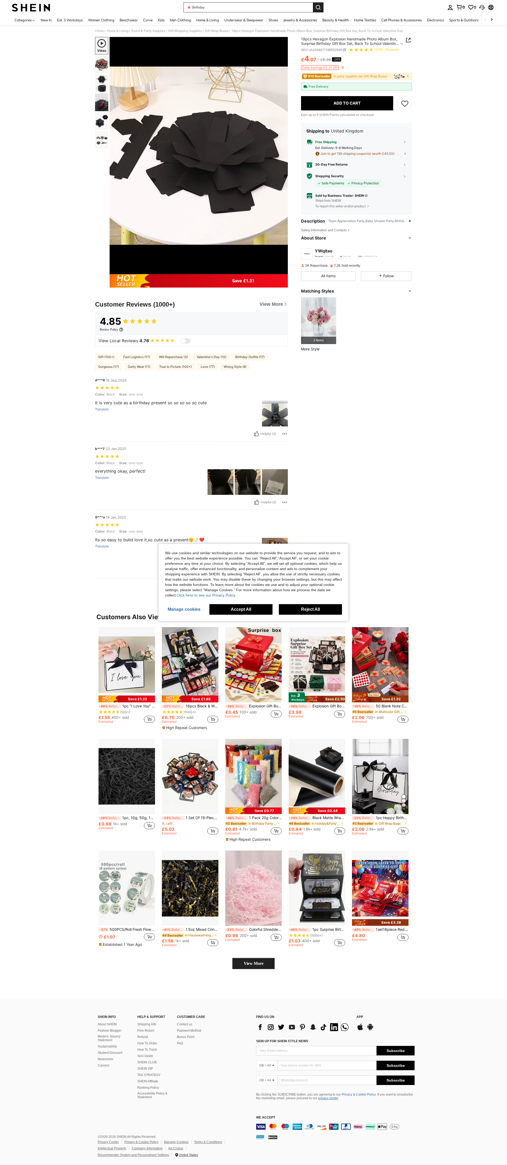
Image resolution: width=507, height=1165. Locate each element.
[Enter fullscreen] (282, 270)
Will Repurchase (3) (173, 357)
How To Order (147, 1043)
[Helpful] (256, 434)
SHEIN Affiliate (147, 1081)
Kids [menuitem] (161, 20)
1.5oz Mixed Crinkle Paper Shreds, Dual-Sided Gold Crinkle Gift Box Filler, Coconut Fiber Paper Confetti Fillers (190, 929)
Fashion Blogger (109, 1030)
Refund (142, 1037)
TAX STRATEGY (149, 1075)
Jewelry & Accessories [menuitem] (300, 20)
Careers (103, 1065)
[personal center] (450, 7)
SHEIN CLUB (147, 1062)
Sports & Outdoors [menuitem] (463, 20)
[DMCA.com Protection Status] (272, 1137)
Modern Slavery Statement (109, 1038)
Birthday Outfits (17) (250, 357)
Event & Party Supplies (148, 31)
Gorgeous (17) (108, 367)
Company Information (147, 1148)
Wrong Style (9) (235, 367)
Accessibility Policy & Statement (152, 1095)
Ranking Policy (148, 1087)
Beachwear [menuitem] (129, 20)
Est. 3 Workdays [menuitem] (70, 20)
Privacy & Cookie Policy (359, 1094)
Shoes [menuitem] (273, 20)
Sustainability (107, 1046)
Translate (102, 409)
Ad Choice (175, 1148)
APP (359, 1017)
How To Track (147, 1049)
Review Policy (109, 329)
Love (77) (208, 367)
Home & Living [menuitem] (207, 20)
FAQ (180, 1043)
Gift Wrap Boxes (216, 31)
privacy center (328, 1098)
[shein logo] (31, 7)
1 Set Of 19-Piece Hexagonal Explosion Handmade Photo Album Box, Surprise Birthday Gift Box (190, 818)
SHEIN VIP (145, 1068)
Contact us (184, 1024)
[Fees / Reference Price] (318, 60)
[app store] (360, 1029)
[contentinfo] (335, 1127)
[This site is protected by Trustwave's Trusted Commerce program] (260, 1137)
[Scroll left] (485, 20)
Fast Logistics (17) (136, 357)
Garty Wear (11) (139, 367)
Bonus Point (185, 1037)
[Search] (318, 7)
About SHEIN (107, 1024)
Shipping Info (146, 1024)
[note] (126, 699)
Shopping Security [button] (329, 176)
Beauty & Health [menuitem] (335, 20)
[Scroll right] (492, 20)
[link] (460, 7)
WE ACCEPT (265, 1117)
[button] (482, 7)
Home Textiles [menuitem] (365, 20)
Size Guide (145, 1056)
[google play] (370, 1029)
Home (99, 31)
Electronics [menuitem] (435, 20)
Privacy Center (108, 1142)
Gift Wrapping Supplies (185, 31)
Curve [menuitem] (148, 20)
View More (254, 963)
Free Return (145, 1030)
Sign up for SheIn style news (282, 1041)
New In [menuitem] (46, 20)
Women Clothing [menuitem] (101, 20)
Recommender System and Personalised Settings (133, 1155)
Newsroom (105, 1059)
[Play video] (199, 155)
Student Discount (110, 1053)
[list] (303, 1027)
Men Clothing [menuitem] (180, 20)
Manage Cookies (176, 1142)
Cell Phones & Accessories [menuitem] (401, 20)
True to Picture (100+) (175, 367)
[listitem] (318, 320)
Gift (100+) (106, 357)
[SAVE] (405, 103)
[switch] (185, 341)
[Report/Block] (284, 434)
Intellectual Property (112, 1148)
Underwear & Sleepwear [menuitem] (243, 20)
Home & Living (117, 31)
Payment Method (189, 1030)
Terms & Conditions (208, 1142)
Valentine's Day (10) (211, 357)
